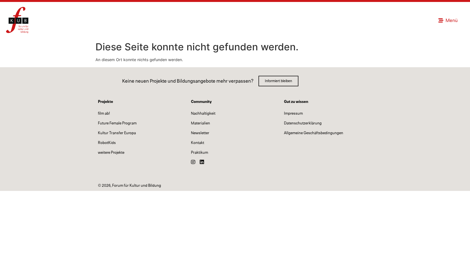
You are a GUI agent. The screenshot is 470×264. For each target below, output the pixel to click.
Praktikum (199, 152)
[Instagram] (193, 162)
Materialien (200, 123)
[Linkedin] (202, 162)
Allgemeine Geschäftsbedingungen (313, 133)
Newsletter (200, 133)
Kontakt (197, 142)
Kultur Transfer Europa (117, 133)
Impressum (293, 113)
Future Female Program (117, 123)
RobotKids (107, 142)
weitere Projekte (111, 152)
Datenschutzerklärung (303, 123)
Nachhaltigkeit (203, 113)
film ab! (104, 113)
